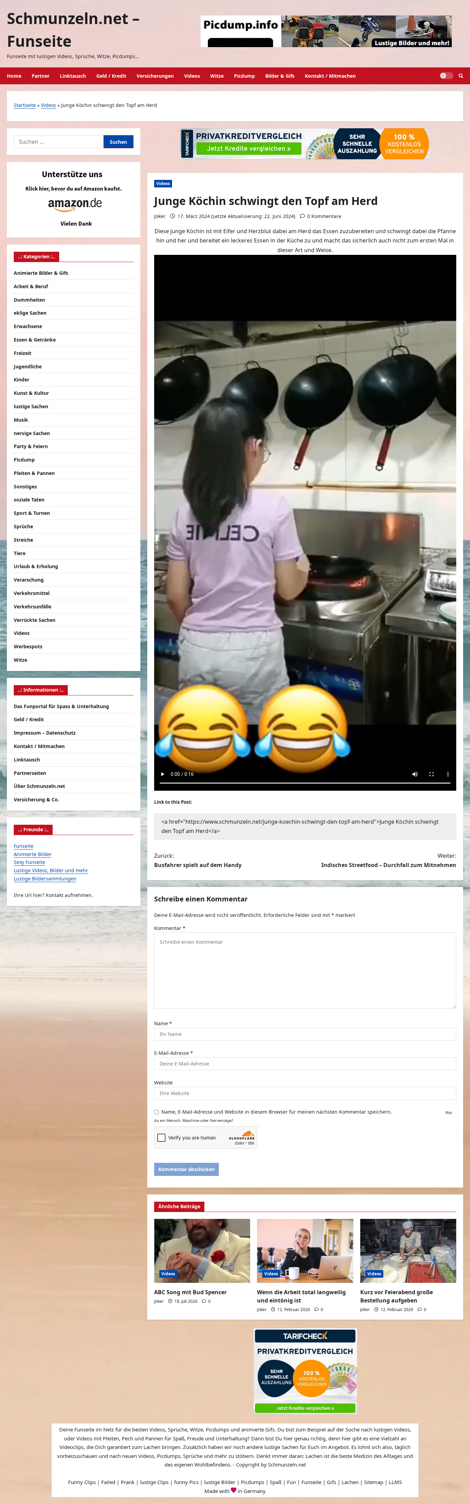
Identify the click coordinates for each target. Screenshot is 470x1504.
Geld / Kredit (111, 76)
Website (163, 1082)
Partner (41, 76)
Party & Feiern (31, 446)
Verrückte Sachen (34, 619)
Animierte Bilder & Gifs (41, 272)
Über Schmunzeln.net (39, 786)
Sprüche (23, 526)
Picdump (244, 76)
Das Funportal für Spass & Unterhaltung (61, 706)
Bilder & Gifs (280, 76)
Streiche (23, 539)
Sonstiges (25, 486)
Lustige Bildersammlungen (45, 878)
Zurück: (198, 860)
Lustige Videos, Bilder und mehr (51, 870)
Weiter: (388, 860)
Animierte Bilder (33, 854)
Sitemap (373, 1482)
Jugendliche (28, 366)
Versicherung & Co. (36, 799)
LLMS (395, 1482)
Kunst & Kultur (31, 392)
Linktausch (73, 76)
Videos (192, 76)
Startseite (25, 105)
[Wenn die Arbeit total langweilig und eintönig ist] (305, 1251)
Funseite (23, 845)
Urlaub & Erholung (36, 566)
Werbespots (28, 646)
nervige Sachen (32, 433)
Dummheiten (29, 299)
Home (14, 76)
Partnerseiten (30, 772)
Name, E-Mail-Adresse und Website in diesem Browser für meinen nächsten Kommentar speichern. (276, 1111)
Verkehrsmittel (32, 592)
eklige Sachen (30, 313)
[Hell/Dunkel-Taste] (446, 75)
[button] (461, 76)
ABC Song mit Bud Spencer (190, 1292)
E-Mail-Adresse (173, 1053)
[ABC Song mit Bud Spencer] (202, 1251)
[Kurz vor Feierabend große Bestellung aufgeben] (408, 1251)
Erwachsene (28, 326)
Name (163, 1023)
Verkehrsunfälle (32, 606)
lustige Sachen (31, 406)
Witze (217, 76)
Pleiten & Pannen (34, 472)
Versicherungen (155, 76)
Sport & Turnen (32, 513)
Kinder (21, 379)
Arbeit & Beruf (31, 286)
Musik (21, 419)
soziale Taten (29, 499)
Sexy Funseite (29, 862)
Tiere (19, 553)
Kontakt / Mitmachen (330, 76)
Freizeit (22, 352)
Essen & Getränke (35, 339)
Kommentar (169, 928)
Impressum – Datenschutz (45, 732)
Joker (159, 216)
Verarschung (29, 579)
